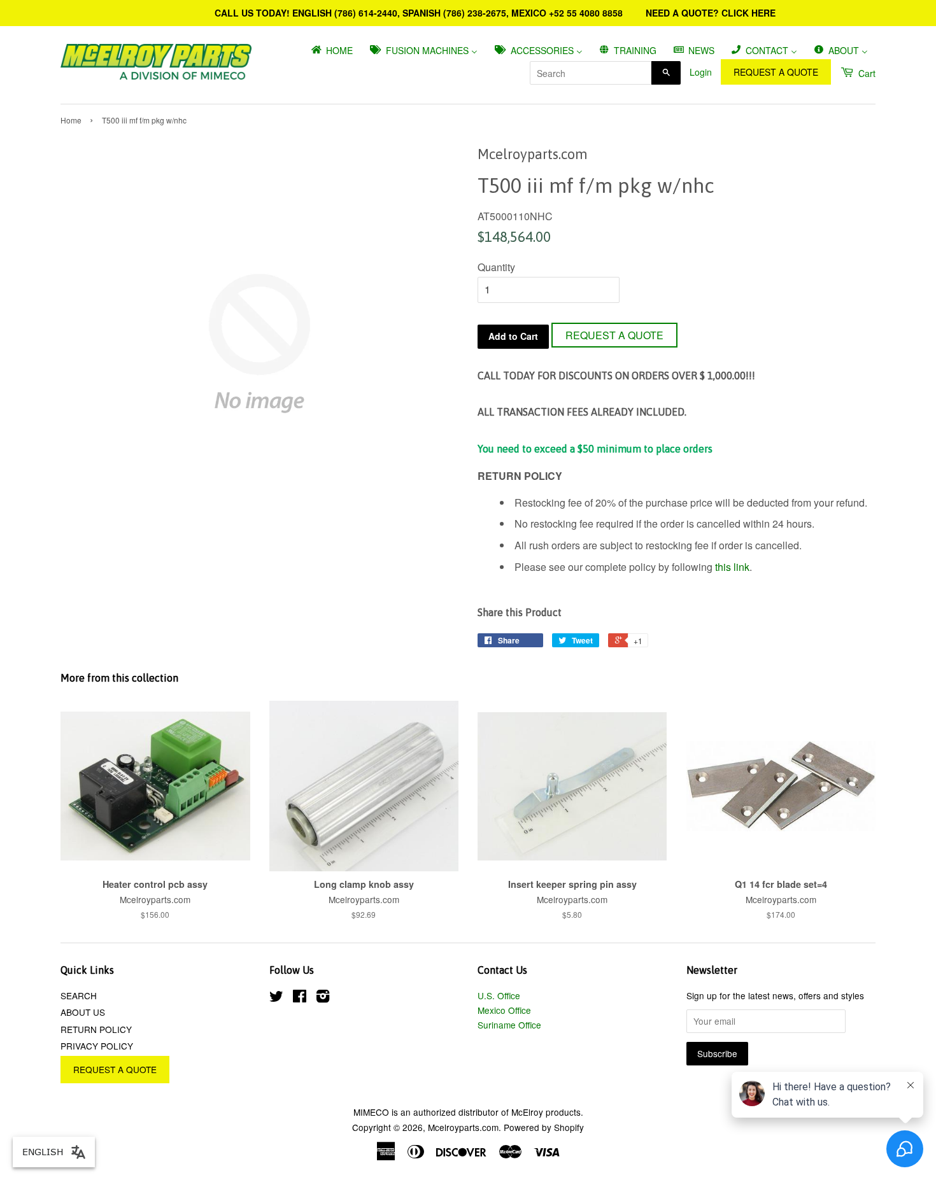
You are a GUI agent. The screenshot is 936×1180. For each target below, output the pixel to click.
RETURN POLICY (96, 1029)
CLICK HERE (748, 12)
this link (732, 566)
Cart (866, 73)
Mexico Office (504, 1010)
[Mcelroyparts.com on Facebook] (299, 998)
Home (71, 120)
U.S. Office (499, 995)
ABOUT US (82, 1012)
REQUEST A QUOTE (776, 72)
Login (701, 72)
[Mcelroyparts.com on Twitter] (276, 998)
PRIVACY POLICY (96, 1045)
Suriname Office (509, 1024)
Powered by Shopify (544, 1127)
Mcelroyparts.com (463, 1127)
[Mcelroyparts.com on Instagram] (323, 998)
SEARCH (78, 995)
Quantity (496, 267)
